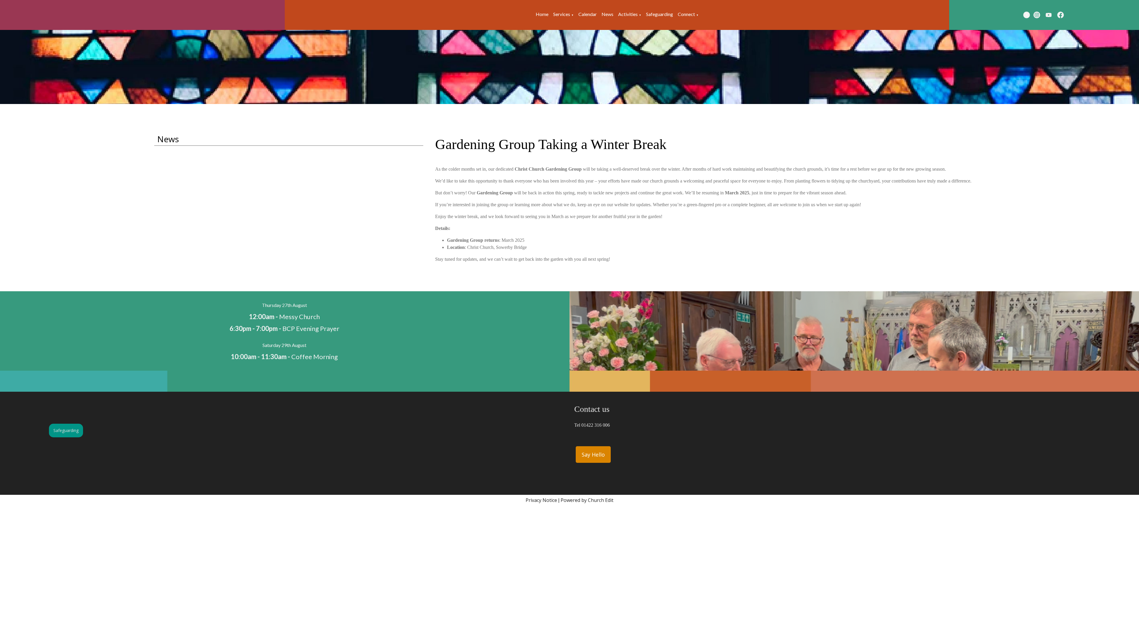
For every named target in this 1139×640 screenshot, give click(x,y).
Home (542, 14)
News (607, 14)
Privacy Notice (541, 500)
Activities (628, 14)
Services (561, 14)
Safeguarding (659, 14)
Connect (686, 14)
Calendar (587, 14)
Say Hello (593, 454)
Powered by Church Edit (587, 500)
